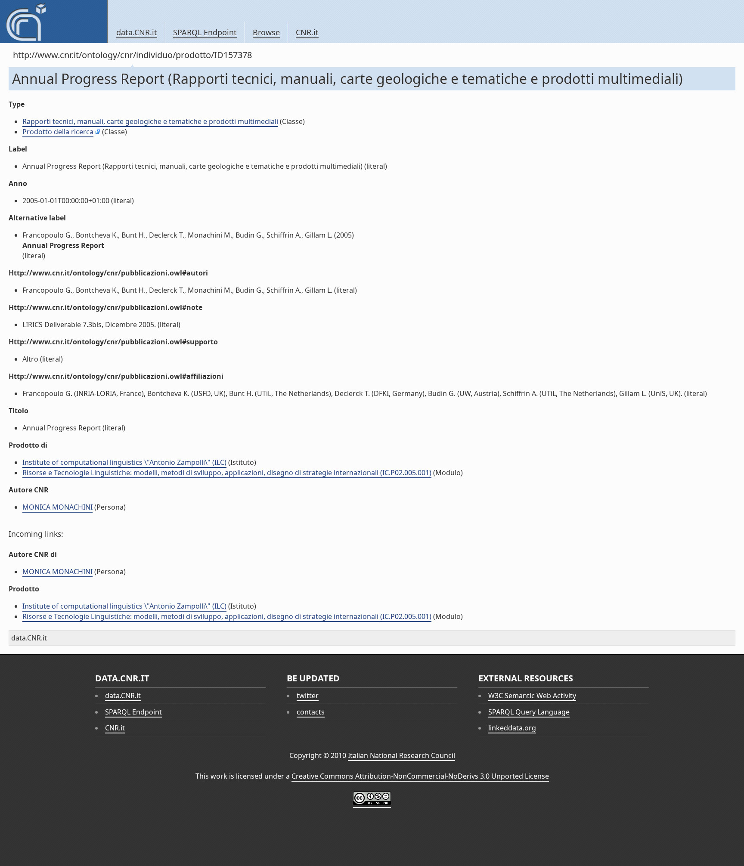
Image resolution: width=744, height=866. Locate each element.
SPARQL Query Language (529, 712)
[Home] (53, 21)
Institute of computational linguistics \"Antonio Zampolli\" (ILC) (124, 462)
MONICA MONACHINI (57, 507)
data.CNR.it (136, 32)
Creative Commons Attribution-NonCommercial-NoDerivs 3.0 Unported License (420, 776)
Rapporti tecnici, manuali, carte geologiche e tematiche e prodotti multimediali (150, 121)
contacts (311, 712)
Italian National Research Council (401, 755)
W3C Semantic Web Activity (532, 695)
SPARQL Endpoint (205, 32)
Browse (266, 32)
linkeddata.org (512, 728)
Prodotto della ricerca (57, 131)
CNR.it (307, 32)
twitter (308, 695)
